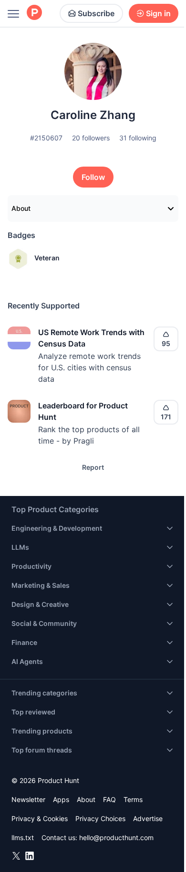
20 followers (91, 138)
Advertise (148, 818)
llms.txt (22, 837)
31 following (137, 138)
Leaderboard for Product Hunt (83, 411)
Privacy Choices (100, 818)
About (21, 208)
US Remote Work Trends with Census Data (91, 337)
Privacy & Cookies (39, 818)
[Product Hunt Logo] (34, 13)
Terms (133, 799)
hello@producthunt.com (116, 837)
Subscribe (96, 13)
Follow (93, 177)
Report (93, 467)
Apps (61, 799)
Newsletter (28, 799)
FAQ (109, 799)
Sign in (158, 13)
